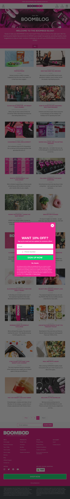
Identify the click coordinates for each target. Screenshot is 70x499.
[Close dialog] (52, 225)
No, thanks (35, 263)
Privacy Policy (28, 274)
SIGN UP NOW (35, 257)
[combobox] (20, 252)
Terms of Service (37, 274)
